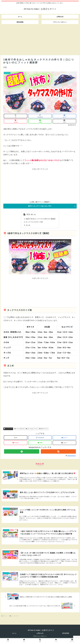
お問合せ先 (40, 633)
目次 (28, 214)
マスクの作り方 (20, 428)
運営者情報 (65, 633)
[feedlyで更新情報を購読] (21, 451)
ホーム (14, 633)
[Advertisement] (40, 39)
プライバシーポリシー (40, 636)
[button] (64, 121)
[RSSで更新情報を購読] (58, 451)
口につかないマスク (32, 428)
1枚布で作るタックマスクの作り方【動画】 (41, 219)
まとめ (28, 225)
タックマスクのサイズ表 (34, 222)
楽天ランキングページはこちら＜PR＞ (40, 206)
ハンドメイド (8, 428)
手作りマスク (44, 428)
